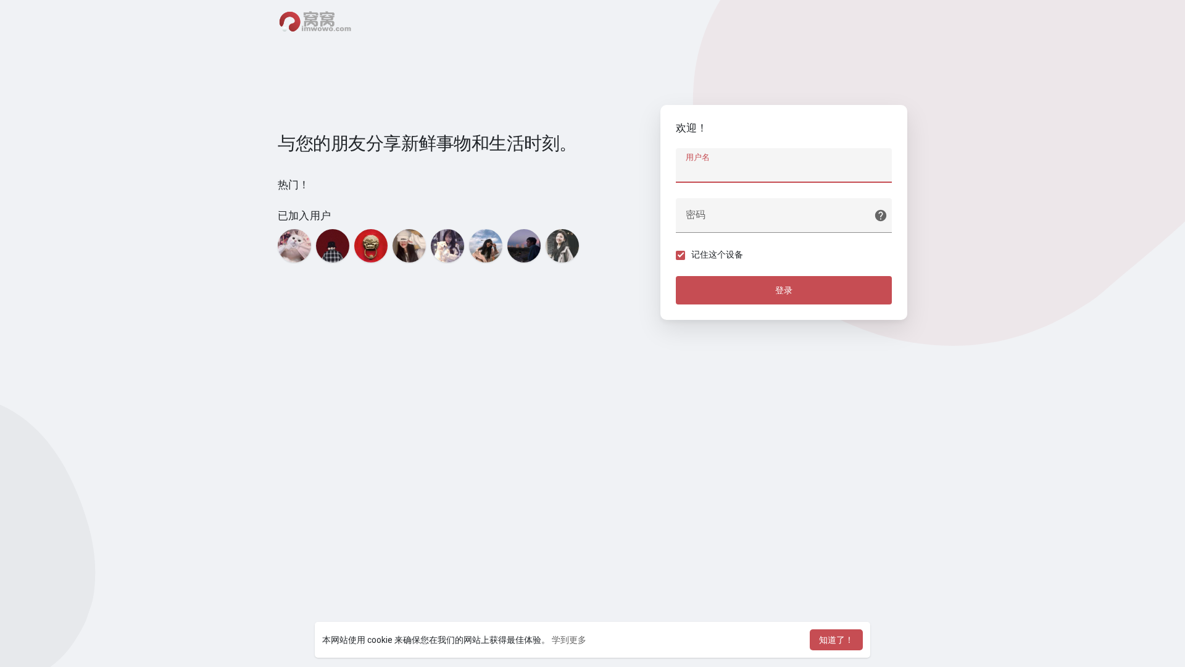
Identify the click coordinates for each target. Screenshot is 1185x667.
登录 (783, 290)
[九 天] (524, 245)
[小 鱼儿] (447, 245)
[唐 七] (332, 245)
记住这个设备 (717, 254)
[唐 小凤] (485, 245)
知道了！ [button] (836, 640)
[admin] (371, 245)
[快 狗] (294, 245)
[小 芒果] (562, 245)
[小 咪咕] (409, 245)
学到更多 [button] (569, 640)
